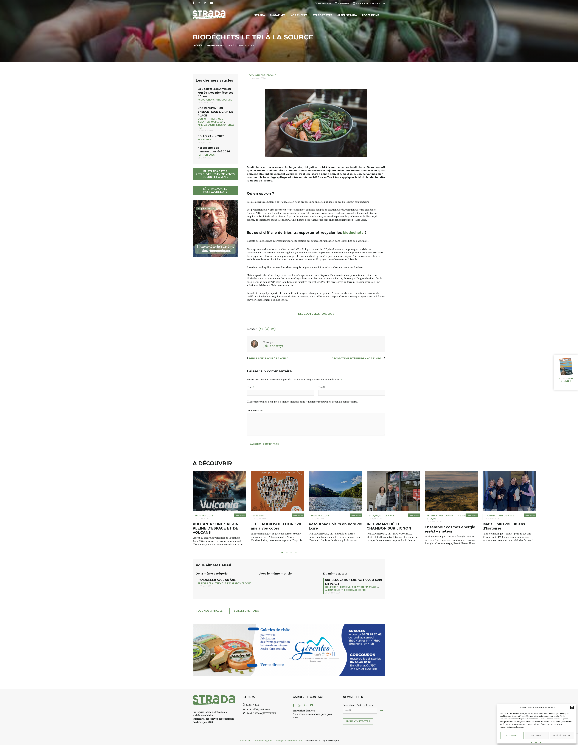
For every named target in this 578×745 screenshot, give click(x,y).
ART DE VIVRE (329, 515)
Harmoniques (206, 154)
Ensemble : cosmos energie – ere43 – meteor (393, 529)
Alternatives (377, 515)
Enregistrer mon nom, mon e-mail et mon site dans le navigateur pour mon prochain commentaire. (303, 401)
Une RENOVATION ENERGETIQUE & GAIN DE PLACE (215, 111)
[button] (571, 707)
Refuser (536, 735)
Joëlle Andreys (273, 346)
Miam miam (433, 515)
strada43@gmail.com (258, 709)
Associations (206, 99)
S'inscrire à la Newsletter (370, 3)
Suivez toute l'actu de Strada (358, 705)
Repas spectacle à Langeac (269, 358)
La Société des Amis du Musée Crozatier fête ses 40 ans (215, 92)
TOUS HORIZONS (146, 515)
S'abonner (343, 3)
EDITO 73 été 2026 (211, 136)
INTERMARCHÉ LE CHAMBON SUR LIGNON (331, 526)
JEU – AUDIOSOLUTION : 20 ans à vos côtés (218, 526)
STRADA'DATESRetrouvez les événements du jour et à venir (215, 174)
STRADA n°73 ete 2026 (566, 380)
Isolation (204, 122)
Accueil (198, 45)
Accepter (512, 735)
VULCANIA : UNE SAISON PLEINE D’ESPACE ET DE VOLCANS (158, 528)
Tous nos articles (209, 610)
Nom (250, 387)
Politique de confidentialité (288, 740)
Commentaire (255, 410)
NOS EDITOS (204, 139)
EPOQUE (271, 75)
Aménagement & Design (212, 125)
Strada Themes (215, 45)
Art (218, 99)
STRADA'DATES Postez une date (215, 190)
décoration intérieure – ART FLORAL (357, 358)
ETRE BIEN (200, 515)
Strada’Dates (322, 15)
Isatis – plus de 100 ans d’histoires (446, 526)
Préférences (561, 735)
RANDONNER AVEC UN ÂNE (217, 579)
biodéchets (353, 233)
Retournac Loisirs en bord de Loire (277, 526)
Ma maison (217, 122)
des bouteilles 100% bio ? (316, 313)
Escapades (234, 583)
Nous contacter (358, 721)
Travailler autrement (212, 583)
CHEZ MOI (360, 590)
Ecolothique (257, 75)
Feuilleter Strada (246, 610)
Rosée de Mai (371, 15)
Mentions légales (263, 740)
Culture (226, 99)
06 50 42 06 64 (253, 705)
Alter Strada (347, 15)
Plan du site (245, 740)
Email (322, 387)
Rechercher (324, 3)
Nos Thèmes (299, 15)
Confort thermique (210, 119)
